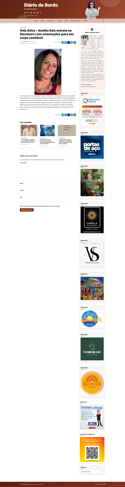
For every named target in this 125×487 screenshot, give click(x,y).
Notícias (36, 20)
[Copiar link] (74, 42)
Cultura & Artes (51, 20)
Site (21, 197)
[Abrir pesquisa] (103, 21)
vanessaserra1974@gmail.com (88, 86)
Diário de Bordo (41, 5)
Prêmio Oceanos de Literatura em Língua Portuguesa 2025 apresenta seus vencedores (47, 141)
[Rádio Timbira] (40, 12)
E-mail (22, 190)
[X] (68, 42)
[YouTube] (31, 12)
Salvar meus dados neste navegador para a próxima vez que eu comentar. (40, 206)
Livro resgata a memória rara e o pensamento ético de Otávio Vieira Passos (28, 141)
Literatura (23, 27)
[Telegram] (71, 42)
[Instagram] (28, 12)
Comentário (23, 162)
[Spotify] (37, 12)
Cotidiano (59, 20)
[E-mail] (34, 12)
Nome (22, 183)
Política (66, 20)
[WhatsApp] (62, 42)
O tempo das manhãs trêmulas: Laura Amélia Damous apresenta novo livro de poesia (65, 141)
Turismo (85, 20)
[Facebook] (25, 12)
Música (42, 20)
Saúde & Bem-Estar (76, 20)
